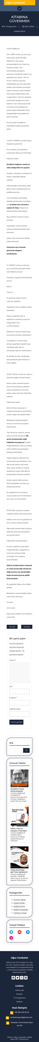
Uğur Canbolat (15, 2)
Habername (19, 31)
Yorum (12, 660)
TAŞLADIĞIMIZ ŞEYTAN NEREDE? (19, 871)
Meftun (10, 1037)
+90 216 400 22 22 (21, 1012)
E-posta (13, 698)
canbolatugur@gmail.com (21, 1017)
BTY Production (22, 1039)
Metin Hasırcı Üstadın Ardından (19, 830)
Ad (11, 686)
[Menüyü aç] (19, 8)
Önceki (12, 627)
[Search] (26, 750)
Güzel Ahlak (19, 903)
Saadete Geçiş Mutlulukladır (17, 790)
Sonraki (27, 627)
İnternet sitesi (14, 709)
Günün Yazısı (20, 899)
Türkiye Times (20, 913)
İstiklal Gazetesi (21, 909)
